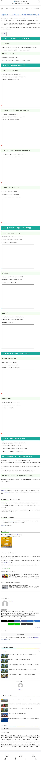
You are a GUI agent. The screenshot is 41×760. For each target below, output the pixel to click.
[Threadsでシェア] (16, 463)
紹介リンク (6, 562)
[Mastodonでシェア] (16, 460)
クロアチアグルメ (9, 611)
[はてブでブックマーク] (34, 463)
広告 (7, 756)
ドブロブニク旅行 (4, 613)
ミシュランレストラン (29, 613)
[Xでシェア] (6, 460)
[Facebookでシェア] (6, 463)
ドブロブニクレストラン (30, 611)
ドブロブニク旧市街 (12, 613)
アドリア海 (3, 611)
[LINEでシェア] (6, 465)
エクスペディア (15, 534)
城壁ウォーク (9, 614)
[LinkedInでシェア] (25, 465)
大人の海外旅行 (15, 614)
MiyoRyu (11, 600)
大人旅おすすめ (26, 614)
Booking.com (3, 503)
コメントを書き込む (20, 634)
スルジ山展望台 (22, 611)
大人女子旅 (20, 614)
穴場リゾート (18, 616)
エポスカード (3, 525)
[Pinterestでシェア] (16, 465)
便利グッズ (7, 492)
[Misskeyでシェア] (34, 460)
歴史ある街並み (32, 614)
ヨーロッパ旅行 (36, 613)
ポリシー (20, 756)
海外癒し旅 (13, 616)
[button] (27, 624)
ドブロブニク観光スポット (20, 613)
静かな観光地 (24, 616)
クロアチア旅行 (16, 611)
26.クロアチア (4, 609)
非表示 (4, 33)
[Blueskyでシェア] (25, 460)
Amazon (2, 490)
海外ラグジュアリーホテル (6, 616)
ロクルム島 (3, 614)
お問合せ (33, 756)
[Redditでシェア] (25, 463)
